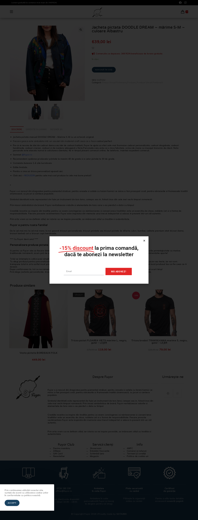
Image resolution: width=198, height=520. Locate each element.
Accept (12, 503)
